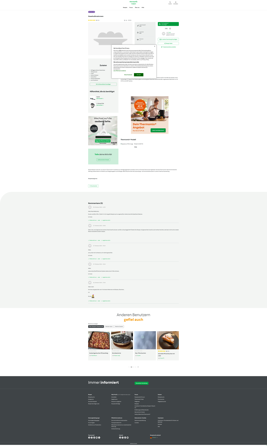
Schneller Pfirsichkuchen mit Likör (166, 355)
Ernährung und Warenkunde (142, 410)
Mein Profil (120, 394)
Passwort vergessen (116, 401)
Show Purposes (128, 74)
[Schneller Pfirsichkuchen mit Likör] (168, 340)
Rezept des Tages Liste (93, 403)
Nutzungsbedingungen (93, 420)
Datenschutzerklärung (140, 420)
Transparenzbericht (116, 422)
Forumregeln (91, 422)
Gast (169, 32)
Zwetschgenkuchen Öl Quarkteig (98, 353)
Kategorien (91, 399)
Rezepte (137, 403)
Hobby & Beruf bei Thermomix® (142, 414)
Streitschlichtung (115, 428)
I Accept (138, 74)
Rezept (90, 394)
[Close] (154, 46)
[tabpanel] (133, 349)
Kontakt (160, 424)
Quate (138, 355)
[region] (134, 61)
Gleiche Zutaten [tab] (119, 326)
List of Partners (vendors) (119, 70)
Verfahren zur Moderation (94, 425)
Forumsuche (161, 399)
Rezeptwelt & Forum (140, 397)
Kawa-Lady (117, 355)
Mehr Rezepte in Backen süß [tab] (96, 326)
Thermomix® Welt (139, 399)
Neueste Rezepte (92, 401)
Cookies (137, 422)
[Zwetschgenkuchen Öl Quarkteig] (99, 340)
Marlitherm (94, 355)
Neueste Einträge (115, 403)
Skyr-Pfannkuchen (140, 353)
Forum (136, 394)
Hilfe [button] (143, 7)
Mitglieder (137, 401)
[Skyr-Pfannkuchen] (145, 340)
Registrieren (114, 399)
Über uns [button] (137, 7)
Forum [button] (131, 7)
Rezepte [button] (125, 7)
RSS (159, 426)
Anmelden (114, 397)
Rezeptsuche (91, 397)
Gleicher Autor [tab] (109, 326)
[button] (170, 2)
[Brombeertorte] (122, 340)
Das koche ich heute (140, 412)
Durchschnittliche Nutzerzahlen (119, 420)
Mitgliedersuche (162, 401)
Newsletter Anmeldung (141, 383)
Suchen (160, 394)
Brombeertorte (116, 353)
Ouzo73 (162, 358)
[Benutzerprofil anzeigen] (163, 33)
